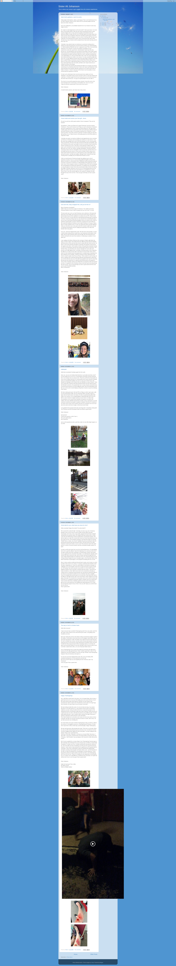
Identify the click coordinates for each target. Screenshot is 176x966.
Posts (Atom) (69, 957)
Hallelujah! (64, 369)
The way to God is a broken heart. (70, 625)
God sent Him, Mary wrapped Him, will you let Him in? (75, 204)
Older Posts (93, 954)
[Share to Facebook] (87, 111)
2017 (103, 16)
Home (75, 954)
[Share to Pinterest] (88, 111)
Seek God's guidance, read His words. (71, 17)
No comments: (77, 111)
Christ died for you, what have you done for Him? (74, 525)
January (105, 17)
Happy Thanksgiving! (66, 695)
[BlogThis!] (84, 111)
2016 (103, 23)
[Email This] (83, 111)
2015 (103, 24)
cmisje (92, 962)
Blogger (101, 962)
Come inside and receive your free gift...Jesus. (73, 118)
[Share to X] (85, 111)
